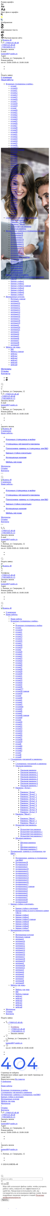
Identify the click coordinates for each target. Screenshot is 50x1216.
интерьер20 (15, 327)
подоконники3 (17, 259)
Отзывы (5, 371)
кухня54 (14, 189)
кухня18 (14, 104)
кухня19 (14, 106)
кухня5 (13, 178)
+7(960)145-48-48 (12, 43)
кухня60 (14, 204)
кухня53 (14, 187)
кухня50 (14, 180)
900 (12, 349)
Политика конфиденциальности (14, 1166)
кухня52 (14, 185)
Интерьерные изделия (15, 297)
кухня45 (14, 167)
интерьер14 (15, 312)
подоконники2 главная (20, 257)
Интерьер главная (18, 299)
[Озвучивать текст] (2, 33)
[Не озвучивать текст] (2, 36)
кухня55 (14, 191)
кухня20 (14, 110)
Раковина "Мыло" (18, 224)
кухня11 (14, 90)
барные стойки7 (17, 294)
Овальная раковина (19, 220)
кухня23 (14, 117)
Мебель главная (17, 351)
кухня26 (14, 123)
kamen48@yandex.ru (9, 54)
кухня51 (14, 183)
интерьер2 (15, 325)
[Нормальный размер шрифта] (2, 7)
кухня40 (14, 156)
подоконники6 (17, 266)
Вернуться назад (8, 1079)
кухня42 (14, 161)
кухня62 (14, 209)
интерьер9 (15, 345)
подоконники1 (17, 237)
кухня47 (14, 172)
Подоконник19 (17, 235)
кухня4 (13, 154)
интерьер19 (15, 323)
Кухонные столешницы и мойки (19, 84)
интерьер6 (15, 338)
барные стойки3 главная (21, 286)
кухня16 (14, 99)
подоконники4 (17, 262)
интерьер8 (15, 343)
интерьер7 (15, 340)
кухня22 (14, 115)
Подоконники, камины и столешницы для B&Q (26, 231)
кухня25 (14, 121)
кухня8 (13, 213)
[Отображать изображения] (2, 25)
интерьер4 (15, 334)
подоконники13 (17, 246)
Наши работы (7, 80)
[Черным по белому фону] (1, 15)
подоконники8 (17, 270)
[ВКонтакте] (7, 378)
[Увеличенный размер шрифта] (3, 10)
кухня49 (14, 176)
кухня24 (14, 119)
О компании (6, 77)
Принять (5, 1200)
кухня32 (14, 137)
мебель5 (14, 360)
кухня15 (14, 97)
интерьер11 (15, 305)
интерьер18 (15, 321)
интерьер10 (15, 303)
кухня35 (14, 143)
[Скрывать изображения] (2, 28)
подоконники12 (17, 244)
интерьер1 (15, 301)
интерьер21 (15, 330)
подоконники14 (17, 248)
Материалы (6, 369)
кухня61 (14, 207)
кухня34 (14, 141)
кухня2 (13, 108)
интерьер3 (15, 332)
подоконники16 (17, 253)
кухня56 (14, 194)
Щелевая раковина (18, 229)
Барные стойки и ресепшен (17, 275)
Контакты (5, 373)
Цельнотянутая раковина (21, 226)
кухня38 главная (17, 150)
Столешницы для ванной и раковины (21, 218)
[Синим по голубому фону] (1, 20)
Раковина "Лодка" (18, 222)
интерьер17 (15, 319)
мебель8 (14, 365)
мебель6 (14, 362)
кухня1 (13, 86)
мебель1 (14, 354)
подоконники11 (17, 242)
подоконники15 (17, 251)
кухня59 (14, 200)
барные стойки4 (17, 288)
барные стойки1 (17, 281)
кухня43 (14, 163)
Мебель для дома (13, 347)
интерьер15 (15, 314)
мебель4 (14, 358)
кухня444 (14, 165)
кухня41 (14, 158)
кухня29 (14, 130)
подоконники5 (17, 264)
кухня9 (13, 215)
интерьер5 (15, 336)
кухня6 (13, 202)
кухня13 (14, 95)
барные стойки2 (17, 283)
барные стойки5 (17, 290)
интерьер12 (15, 308)
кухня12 (14, 93)
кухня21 (14, 112)
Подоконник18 (17, 233)
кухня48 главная (17, 174)
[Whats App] (7, 380)
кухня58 (14, 198)
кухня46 (14, 169)
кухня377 (14, 147)
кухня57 (14, 196)
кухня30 (14, 132)
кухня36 (14, 145)
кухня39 (14, 152)
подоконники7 (17, 268)
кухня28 (14, 128)
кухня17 (14, 101)
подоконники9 (17, 272)
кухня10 (14, 88)
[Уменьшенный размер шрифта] (2, 4)
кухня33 (14, 139)
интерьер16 (15, 316)
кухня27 (14, 126)
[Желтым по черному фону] (1, 17)
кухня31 (14, 134)
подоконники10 (17, 240)
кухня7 (13, 211)
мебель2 (14, 356)
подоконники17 (17, 255)
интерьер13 (15, 310)
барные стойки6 (17, 292)
